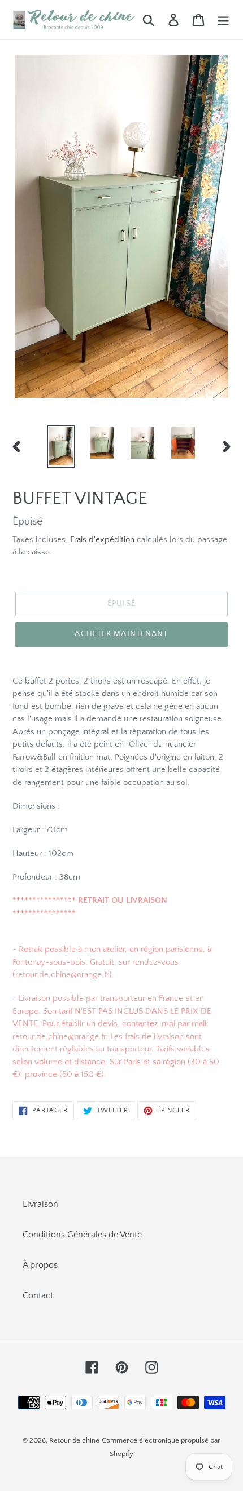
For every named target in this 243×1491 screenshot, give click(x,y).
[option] (61, 446)
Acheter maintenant (121, 633)
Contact (38, 1295)
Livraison (40, 1204)
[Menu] (223, 19)
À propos (40, 1265)
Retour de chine (74, 1440)
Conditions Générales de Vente (82, 1235)
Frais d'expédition (102, 539)
